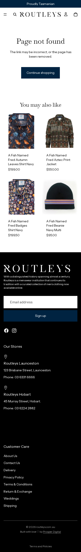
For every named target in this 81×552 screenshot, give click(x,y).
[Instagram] (14, 330)
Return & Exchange (18, 491)
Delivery (10, 470)
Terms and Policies (40, 546)
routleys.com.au (45, 527)
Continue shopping (40, 73)
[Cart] (76, 14)
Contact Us (12, 463)
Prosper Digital (52, 531)
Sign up (40, 316)
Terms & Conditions (18, 484)
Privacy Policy (14, 477)
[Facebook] (6, 330)
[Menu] (5, 14)
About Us (10, 456)
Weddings (11, 498)
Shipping (10, 506)
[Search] (15, 14)
